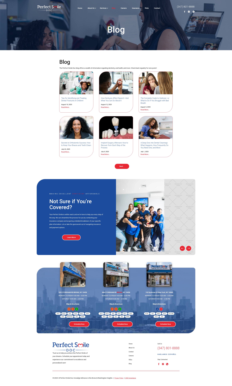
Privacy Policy (118, 378)
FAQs (147, 8)
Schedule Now (79, 324)
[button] (91, 8)
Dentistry (78, 194)
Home (80, 8)
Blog (113, 8)
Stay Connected (162, 359)
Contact (157, 8)
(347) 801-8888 (186, 6)
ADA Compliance (130, 378)
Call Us (160, 344)
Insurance (135, 8)
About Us (131, 348)
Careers (124, 8)
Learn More (71, 237)
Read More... (65, 107)
